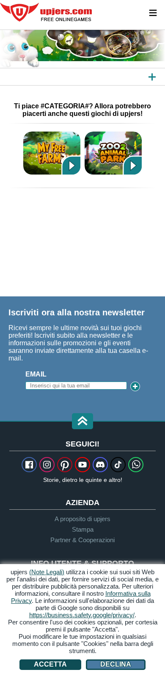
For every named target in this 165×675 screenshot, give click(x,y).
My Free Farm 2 (51, 153)
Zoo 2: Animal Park (113, 153)
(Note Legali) (46, 571)
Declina (115, 664)
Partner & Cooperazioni (82, 539)
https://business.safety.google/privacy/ (82, 615)
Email (36, 374)
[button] (82, 421)
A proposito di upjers (82, 518)
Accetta (50, 664)
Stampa (83, 529)
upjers (46, 12)
